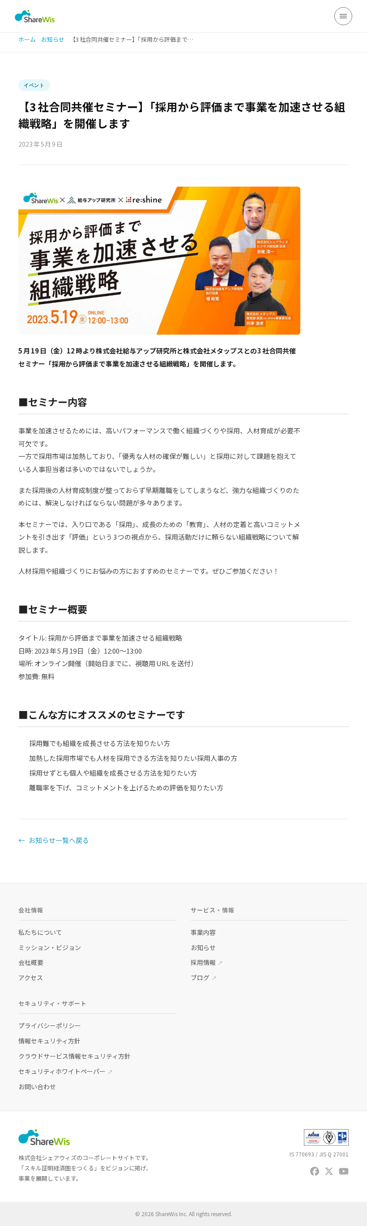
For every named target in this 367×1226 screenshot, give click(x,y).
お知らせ (52, 39)
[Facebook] (314, 1171)
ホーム (27, 39)
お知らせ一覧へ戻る (53, 840)
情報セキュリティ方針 (49, 1040)
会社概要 (30, 962)
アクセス (30, 977)
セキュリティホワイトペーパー (65, 1071)
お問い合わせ (37, 1086)
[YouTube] (344, 1171)
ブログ (204, 977)
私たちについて (40, 932)
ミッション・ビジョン (49, 947)
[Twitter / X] (328, 1171)
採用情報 (207, 962)
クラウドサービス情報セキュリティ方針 (74, 1055)
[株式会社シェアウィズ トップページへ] (35, 16)
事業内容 (203, 932)
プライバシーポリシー (49, 1025)
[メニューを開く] (343, 16)
